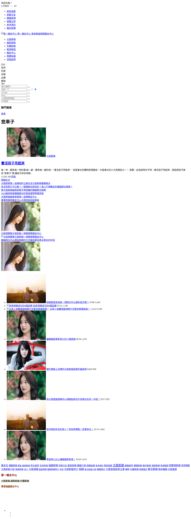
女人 (26, 469)
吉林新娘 (44, 465)
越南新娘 (11, 43)
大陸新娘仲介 (71, 469)
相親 (81, 469)
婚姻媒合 (101, 469)
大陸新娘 (11, 39)
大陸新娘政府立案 (115, 469)
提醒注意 (11, 21)
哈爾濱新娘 (175, 465)
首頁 (3, 114)
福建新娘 (53, 465)
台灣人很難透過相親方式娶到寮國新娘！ (70, 309)
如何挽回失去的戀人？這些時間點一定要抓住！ (69, 429)
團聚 (127, 469)
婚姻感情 (11, 18)
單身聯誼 (11, 49)
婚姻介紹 (81, 465)
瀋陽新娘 (138, 465)
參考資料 (11, 25)
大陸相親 (33, 469)
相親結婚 (91, 465)
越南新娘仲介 (53, 469)
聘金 (20, 465)
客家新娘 (72, 465)
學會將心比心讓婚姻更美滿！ (61, 459)
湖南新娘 (155, 465)
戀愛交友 (11, 15)
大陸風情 (50, 156)
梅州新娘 (146, 465)
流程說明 (11, 59)
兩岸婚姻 (162, 469)
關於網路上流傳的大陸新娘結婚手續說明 (66, 369)
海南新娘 (19, 469)
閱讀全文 (5, 180)
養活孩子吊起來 (13, 163)
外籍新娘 (11, 46)
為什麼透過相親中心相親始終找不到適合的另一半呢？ (73, 399)
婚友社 (4, 465)
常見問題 (185, 465)
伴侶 (61, 469)
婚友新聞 (11, 28)
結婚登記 (143, 469)
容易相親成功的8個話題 (44, 306)
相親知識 (11, 56)
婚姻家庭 (13, 465)
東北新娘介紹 (90, 469)
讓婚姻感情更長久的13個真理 (61, 339)
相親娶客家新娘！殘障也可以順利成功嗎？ (67, 302)
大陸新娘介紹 (8, 469)
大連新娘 (134, 469)
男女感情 (35, 465)
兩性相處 (11, 11)
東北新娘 (153, 469)
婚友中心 (11, 53)
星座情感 (43, 469)
